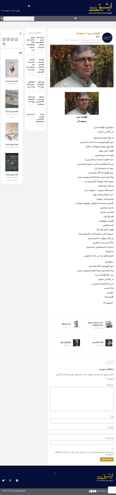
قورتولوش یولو (65, 342)
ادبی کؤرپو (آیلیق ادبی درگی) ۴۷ (40, 84)
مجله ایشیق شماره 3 (11, 111)
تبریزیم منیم (31, 114)
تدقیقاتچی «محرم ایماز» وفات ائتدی (31, 84)
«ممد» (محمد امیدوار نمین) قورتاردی (95, 323)
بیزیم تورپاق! (66, 323)
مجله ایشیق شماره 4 (11, 81)
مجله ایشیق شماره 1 (11, 175)
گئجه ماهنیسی (97, 342)
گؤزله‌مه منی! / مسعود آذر (88, 33)
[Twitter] (3, 480)
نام (112, 416)
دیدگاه (110, 385)
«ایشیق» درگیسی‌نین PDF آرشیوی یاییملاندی (40, 101)
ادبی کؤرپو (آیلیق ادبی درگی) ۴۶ (31, 99)
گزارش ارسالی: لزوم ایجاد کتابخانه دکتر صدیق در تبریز (31, 43)
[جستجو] (2, 19)
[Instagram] (10, 480)
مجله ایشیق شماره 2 (11, 144)
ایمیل (110, 427)
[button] (29, 6)
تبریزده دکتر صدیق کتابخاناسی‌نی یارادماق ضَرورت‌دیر (40, 42)
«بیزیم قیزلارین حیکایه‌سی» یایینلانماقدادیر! (39, 118)
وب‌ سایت (109, 438)
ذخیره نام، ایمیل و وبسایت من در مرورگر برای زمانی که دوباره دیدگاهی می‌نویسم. (84, 453)
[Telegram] (17, 480)
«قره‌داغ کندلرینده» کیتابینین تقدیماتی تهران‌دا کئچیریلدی (40, 65)
